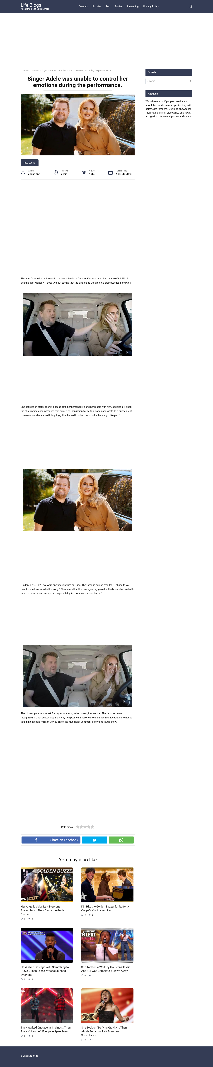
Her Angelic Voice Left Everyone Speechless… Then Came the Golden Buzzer (43, 910)
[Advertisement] (106, 43)
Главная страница (30, 70)
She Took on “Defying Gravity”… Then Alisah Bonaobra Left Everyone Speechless (104, 1031)
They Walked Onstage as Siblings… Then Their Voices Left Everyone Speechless (46, 1029)
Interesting (133, 6)
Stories (118, 6)
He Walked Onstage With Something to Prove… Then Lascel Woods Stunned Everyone (45, 970)
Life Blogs (31, 5)
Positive (96, 6)
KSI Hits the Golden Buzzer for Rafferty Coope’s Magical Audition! (105, 908)
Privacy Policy (151, 6)
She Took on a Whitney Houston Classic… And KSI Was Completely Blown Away (106, 968)
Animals (83, 6)
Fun (108, 6)
